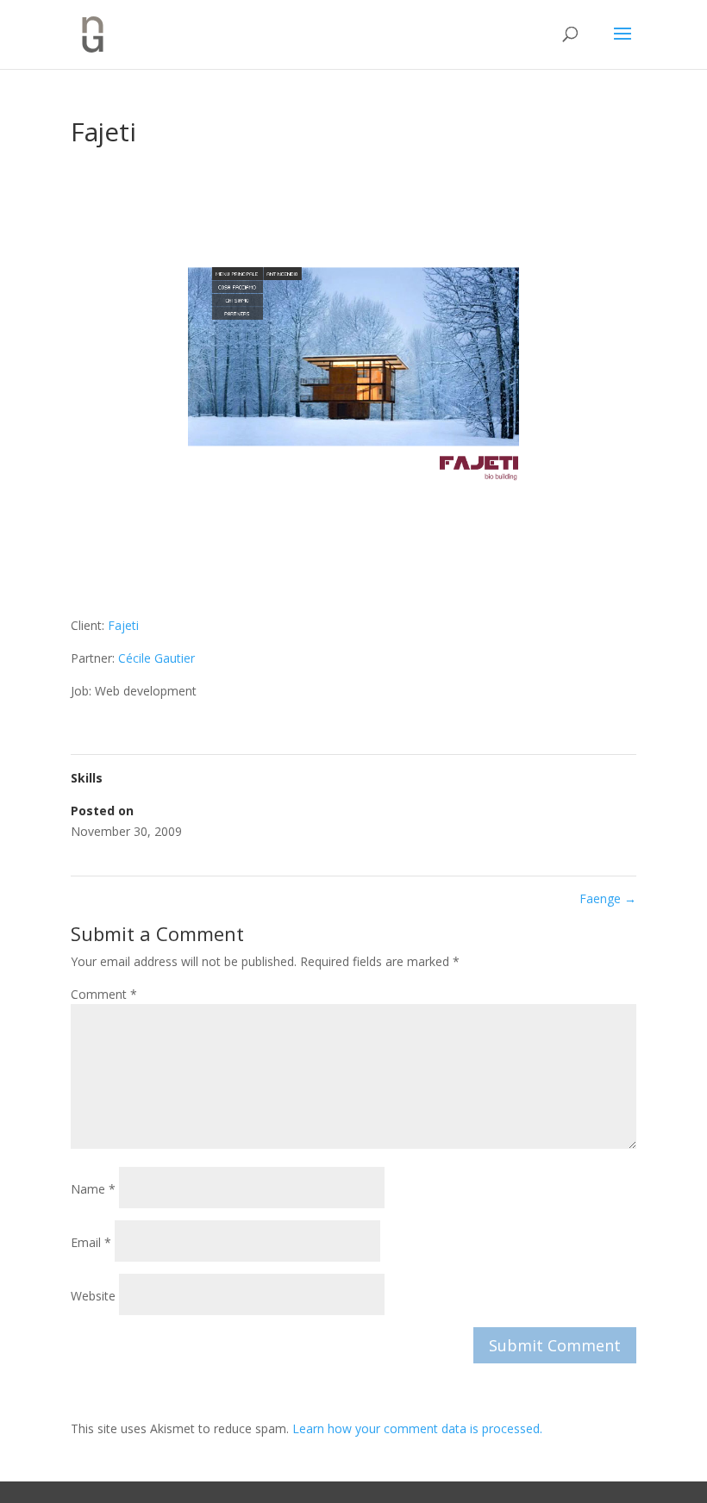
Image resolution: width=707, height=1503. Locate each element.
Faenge (607, 898)
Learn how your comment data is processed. (417, 1428)
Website (93, 1296)
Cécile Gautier (156, 658)
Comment (104, 994)
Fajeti (123, 625)
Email (91, 1242)
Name (93, 1189)
